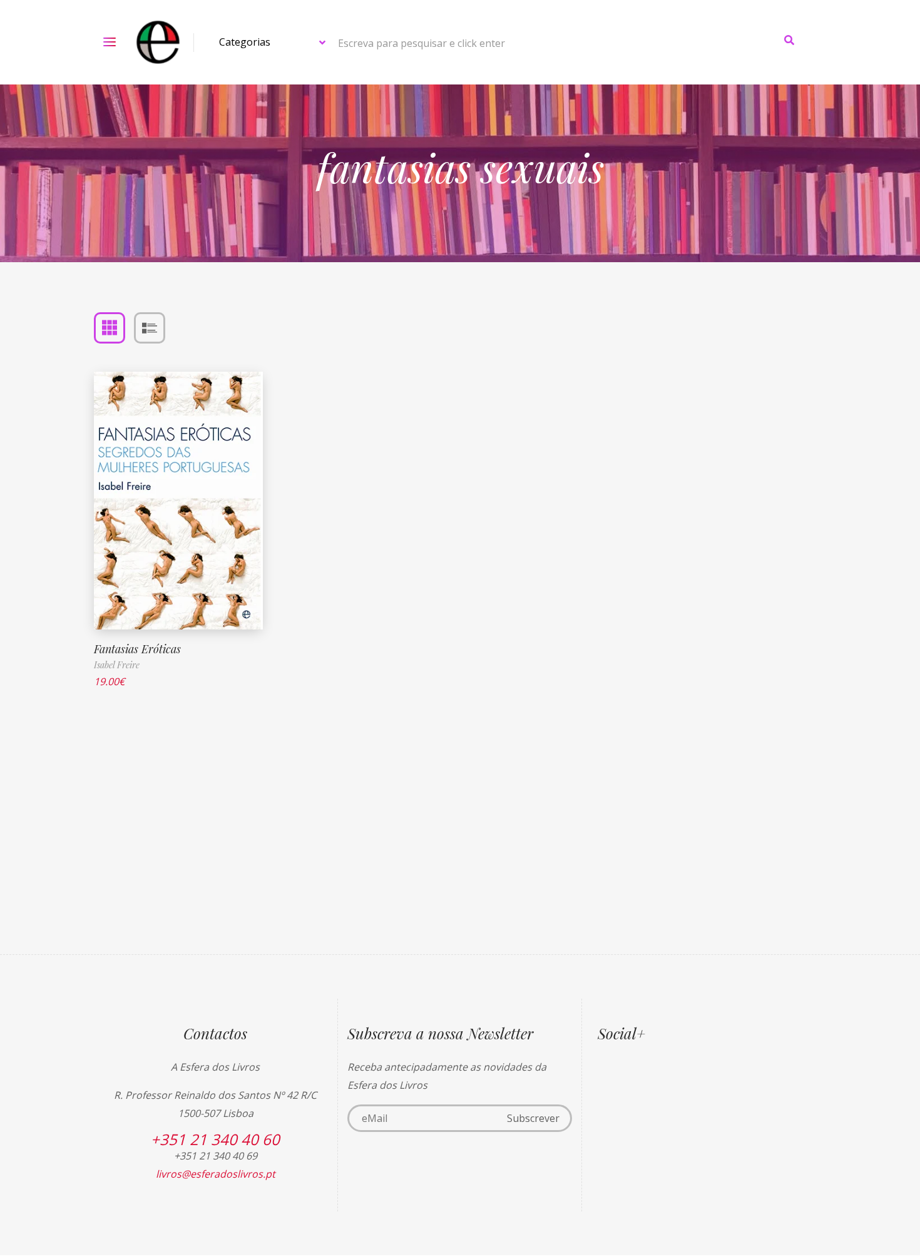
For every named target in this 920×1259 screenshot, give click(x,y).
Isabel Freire (117, 665)
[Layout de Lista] (149, 328)
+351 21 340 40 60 (215, 1139)
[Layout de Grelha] (109, 328)
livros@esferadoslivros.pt (215, 1174)
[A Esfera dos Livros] (158, 42)
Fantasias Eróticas (137, 648)
